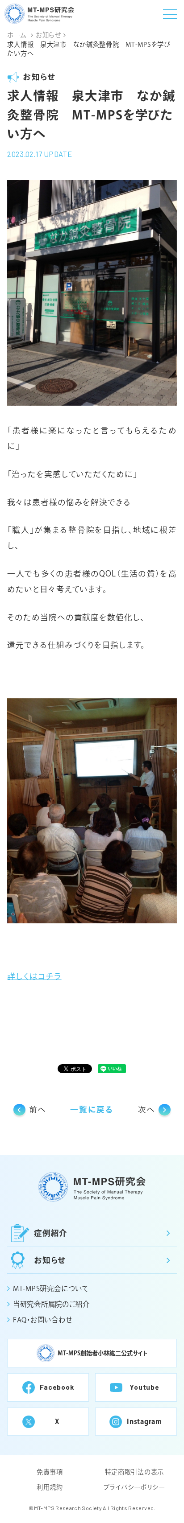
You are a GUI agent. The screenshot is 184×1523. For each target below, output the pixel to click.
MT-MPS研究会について (50, 1288)
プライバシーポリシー (134, 1487)
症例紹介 (51, 1233)
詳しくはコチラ (34, 976)
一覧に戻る (92, 1109)
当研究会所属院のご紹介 (51, 1304)
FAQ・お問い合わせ (42, 1319)
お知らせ (50, 1260)
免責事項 (50, 1472)
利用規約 (50, 1487)
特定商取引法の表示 (134, 1472)
